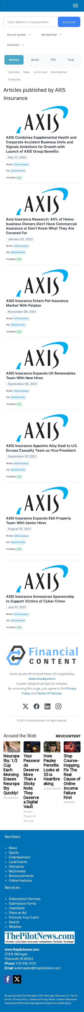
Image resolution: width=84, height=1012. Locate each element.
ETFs (53, 59)
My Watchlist (49, 34)
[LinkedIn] (47, 707)
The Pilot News (29, 995)
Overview (14, 72)
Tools (71, 59)
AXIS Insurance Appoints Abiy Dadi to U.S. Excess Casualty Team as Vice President (42, 448)
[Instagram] (58, 707)
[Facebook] (36, 707)
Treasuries (14, 79)
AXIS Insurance (21, 164)
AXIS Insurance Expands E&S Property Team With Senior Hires (38, 520)
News (26, 72)
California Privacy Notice (42, 999)
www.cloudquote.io (42, 679)
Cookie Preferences (67, 999)
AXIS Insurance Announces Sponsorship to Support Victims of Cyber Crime (40, 598)
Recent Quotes (16, 34)
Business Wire (18, 170)
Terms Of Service (49, 693)
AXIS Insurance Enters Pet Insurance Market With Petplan (37, 303)
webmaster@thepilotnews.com (37, 968)
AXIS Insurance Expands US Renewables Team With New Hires (40, 375)
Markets (14, 59)
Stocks (35, 59)
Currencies (40, 72)
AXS (19, 177)
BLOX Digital (65, 1003)
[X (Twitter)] (25, 707)
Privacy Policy (20, 999)
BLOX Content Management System (35, 1003)
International (59, 72)
